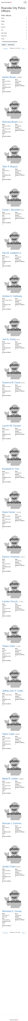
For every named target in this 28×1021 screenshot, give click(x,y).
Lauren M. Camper (11, 425)
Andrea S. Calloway (12, 296)
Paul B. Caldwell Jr (11, 252)
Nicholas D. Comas (12, 911)
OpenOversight (6, 2)
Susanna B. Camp (11, 382)
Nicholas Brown (10, 121)
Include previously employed (9, 41)
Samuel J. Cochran (11, 823)
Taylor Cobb (8, 733)
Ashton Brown (9, 77)
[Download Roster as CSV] (26, 8)
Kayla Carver (8, 512)
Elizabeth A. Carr (10, 468)
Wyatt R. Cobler (10, 778)
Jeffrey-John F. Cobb (12, 690)
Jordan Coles (9, 866)
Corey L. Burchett (11, 209)
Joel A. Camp (9, 339)
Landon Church (10, 601)
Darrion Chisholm (11, 556)
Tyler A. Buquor (10, 166)
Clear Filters (11, 44)
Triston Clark (8, 646)
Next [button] (24, 48)
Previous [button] (5, 48)
